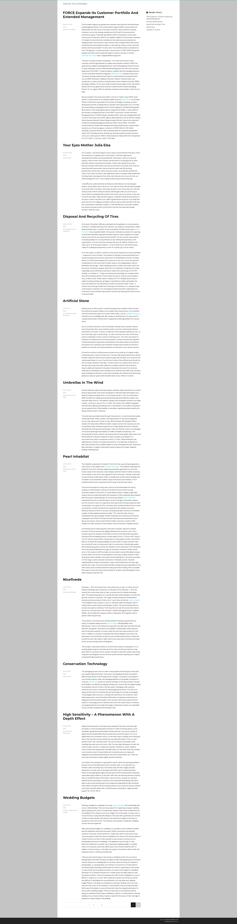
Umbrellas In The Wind (83, 382)
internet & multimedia (69, 592)
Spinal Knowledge (75, 3)
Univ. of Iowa (112, 623)
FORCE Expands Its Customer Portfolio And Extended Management (100, 15)
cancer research (134, 600)
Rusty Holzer (125, 100)
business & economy (69, 395)
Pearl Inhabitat (76, 456)
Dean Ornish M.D (129, 498)
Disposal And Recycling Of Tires (90, 216)
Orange (70, 810)
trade (64, 397)
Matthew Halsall (117, 74)
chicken (65, 810)
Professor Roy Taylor (89, 56)
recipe (75, 810)
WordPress (175, 921)
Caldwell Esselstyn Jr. (133, 314)
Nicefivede (72, 579)
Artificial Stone (76, 301)
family (64, 731)
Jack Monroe (93, 682)
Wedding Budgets (79, 798)
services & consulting (69, 29)
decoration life (67, 313)
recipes (65, 812)
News (64, 27)
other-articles (67, 158)
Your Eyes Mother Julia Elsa (86, 145)
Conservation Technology (85, 664)
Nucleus (162, 919)
